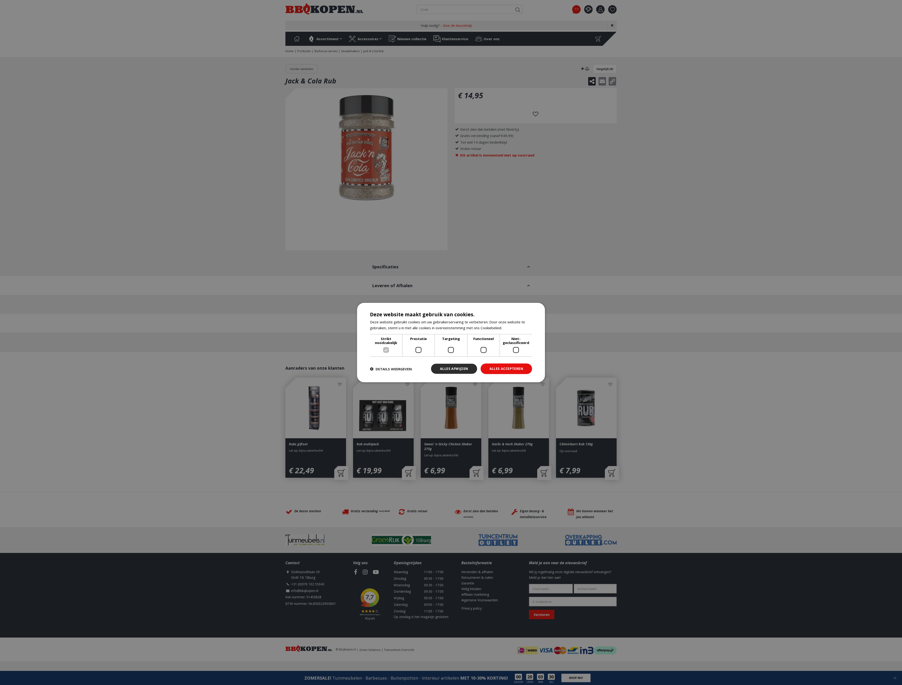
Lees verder (513, 327)
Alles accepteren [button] (506, 368)
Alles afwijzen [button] (454, 368)
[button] (391, 368)
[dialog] (451, 342)
